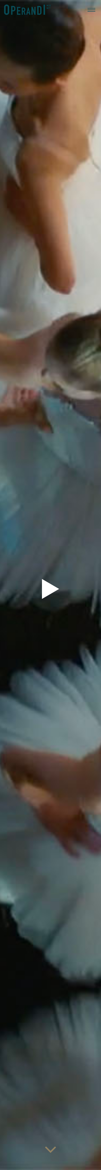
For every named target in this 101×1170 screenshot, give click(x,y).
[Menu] (91, 9)
